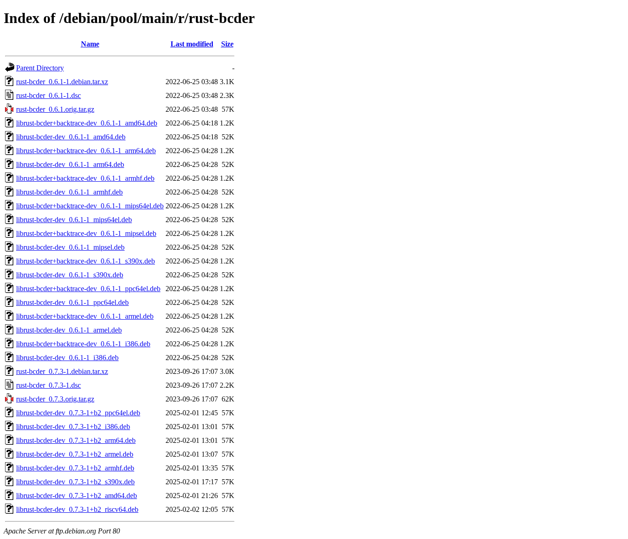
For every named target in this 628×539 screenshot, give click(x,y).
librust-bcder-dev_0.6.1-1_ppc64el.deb (72, 302)
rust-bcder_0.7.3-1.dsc (48, 385)
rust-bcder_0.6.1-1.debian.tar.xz (62, 82)
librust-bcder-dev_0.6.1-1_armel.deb (69, 330)
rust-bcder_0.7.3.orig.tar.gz (55, 399)
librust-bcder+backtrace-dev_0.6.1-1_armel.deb (85, 316)
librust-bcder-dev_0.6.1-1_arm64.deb (70, 164)
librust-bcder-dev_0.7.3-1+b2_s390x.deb (75, 482)
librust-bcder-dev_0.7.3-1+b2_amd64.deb (76, 495)
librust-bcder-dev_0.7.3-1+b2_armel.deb (74, 454)
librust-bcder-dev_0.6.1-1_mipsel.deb (70, 247)
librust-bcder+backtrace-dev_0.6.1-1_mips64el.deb (90, 206)
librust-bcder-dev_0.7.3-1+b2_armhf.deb (75, 468)
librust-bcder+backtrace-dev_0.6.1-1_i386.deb (83, 344)
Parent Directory (40, 68)
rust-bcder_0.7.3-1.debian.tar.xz (62, 371)
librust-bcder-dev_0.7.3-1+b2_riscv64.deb (77, 509)
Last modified (192, 44)
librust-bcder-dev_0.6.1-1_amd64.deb (71, 137)
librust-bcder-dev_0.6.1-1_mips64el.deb (74, 220)
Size (227, 44)
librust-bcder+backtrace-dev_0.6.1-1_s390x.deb (85, 261)
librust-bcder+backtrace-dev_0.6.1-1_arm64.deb (86, 151)
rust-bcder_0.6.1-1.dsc (48, 95)
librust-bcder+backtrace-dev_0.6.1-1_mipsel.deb (86, 233)
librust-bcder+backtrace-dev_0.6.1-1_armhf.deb (85, 178)
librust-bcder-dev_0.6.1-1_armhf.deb (69, 192)
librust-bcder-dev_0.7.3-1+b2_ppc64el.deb (78, 413)
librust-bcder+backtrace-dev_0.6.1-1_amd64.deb (86, 123)
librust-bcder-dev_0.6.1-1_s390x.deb (69, 275)
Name (90, 44)
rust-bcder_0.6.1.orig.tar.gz (55, 109)
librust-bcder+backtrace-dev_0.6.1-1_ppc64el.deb (88, 288)
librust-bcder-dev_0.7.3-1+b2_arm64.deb (76, 440)
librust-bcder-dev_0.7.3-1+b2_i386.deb (73, 426)
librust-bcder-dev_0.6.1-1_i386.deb (67, 357)
